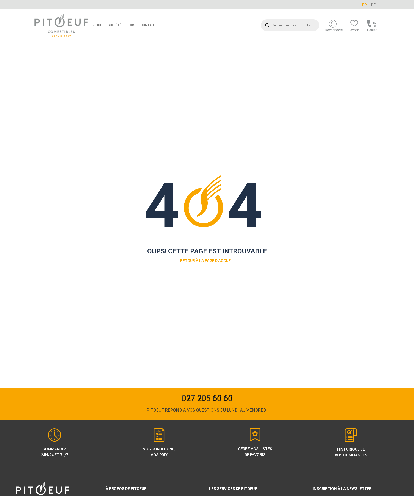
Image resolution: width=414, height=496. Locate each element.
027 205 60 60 (207, 398)
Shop (97, 25)
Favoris (354, 30)
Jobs (131, 25)
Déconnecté (334, 30)
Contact (148, 25)
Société (114, 25)
